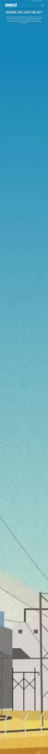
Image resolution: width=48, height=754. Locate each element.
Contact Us (40, 1)
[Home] (22, 5)
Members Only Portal (35, 1)
